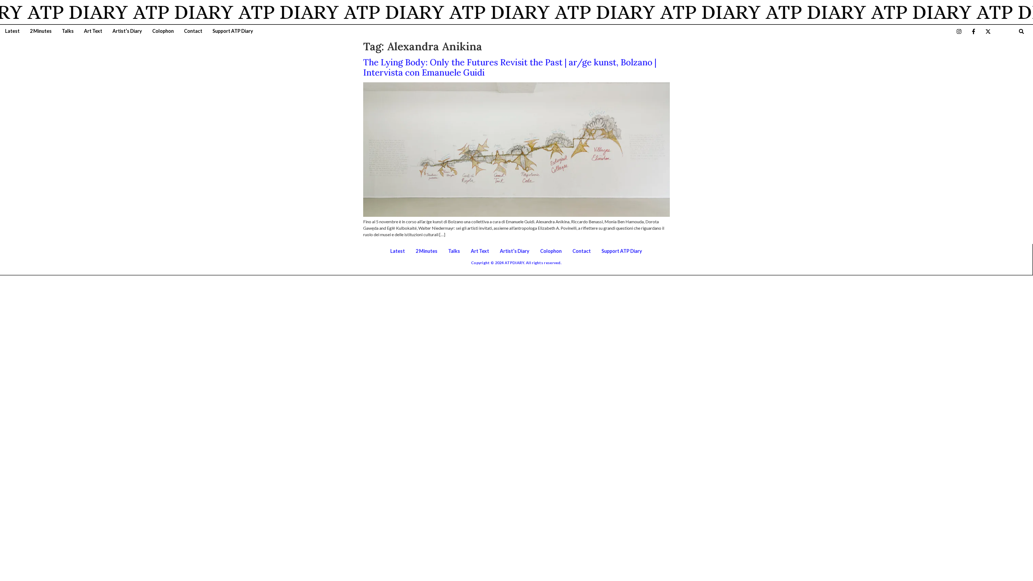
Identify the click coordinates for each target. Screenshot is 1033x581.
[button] (1021, 31)
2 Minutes (41, 31)
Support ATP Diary (233, 31)
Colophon (163, 31)
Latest (12, 31)
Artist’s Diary (127, 31)
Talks (68, 31)
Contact (193, 31)
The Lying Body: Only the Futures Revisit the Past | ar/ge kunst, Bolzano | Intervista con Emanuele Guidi (509, 67)
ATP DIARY (62, 12)
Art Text (93, 31)
